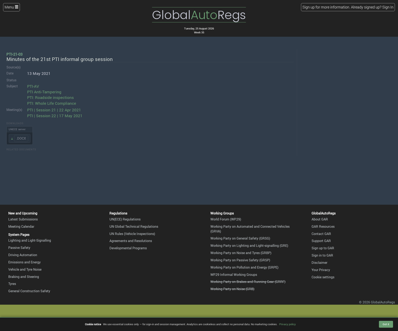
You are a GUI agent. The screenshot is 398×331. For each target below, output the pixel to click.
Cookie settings (323, 277)
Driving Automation (22, 255)
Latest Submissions (23, 219)
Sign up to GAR (323, 248)
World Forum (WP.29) (225, 219)
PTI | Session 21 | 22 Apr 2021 (54, 110)
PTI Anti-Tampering (44, 92)
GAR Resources (323, 226)
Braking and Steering (23, 276)
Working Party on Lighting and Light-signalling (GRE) (249, 245)
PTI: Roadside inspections (50, 97)
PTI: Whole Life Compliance (51, 103)
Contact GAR (321, 233)
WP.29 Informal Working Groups (233, 274)
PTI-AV (33, 86)
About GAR (320, 219)
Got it (386, 324)
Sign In (387, 7)
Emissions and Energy (24, 262)
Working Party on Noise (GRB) (232, 289)
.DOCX (21, 138)
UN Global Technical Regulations (133, 226)
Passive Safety (19, 247)
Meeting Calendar (21, 226)
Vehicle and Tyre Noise (24, 269)
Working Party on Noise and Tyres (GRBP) (240, 253)
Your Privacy (321, 270)
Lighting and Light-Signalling (29, 240)
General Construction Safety (29, 291)
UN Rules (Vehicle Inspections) (132, 233)
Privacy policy (287, 324)
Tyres (12, 283)
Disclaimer (319, 262)
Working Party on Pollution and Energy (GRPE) (244, 267)
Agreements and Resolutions (130, 241)
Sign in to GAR (322, 255)
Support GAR (321, 241)
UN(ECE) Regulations (125, 219)
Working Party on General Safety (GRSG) (240, 238)
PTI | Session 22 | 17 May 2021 (55, 115)
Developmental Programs (128, 248)
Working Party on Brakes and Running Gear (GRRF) (247, 281)
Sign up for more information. (326, 7)
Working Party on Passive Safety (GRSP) (240, 260)
